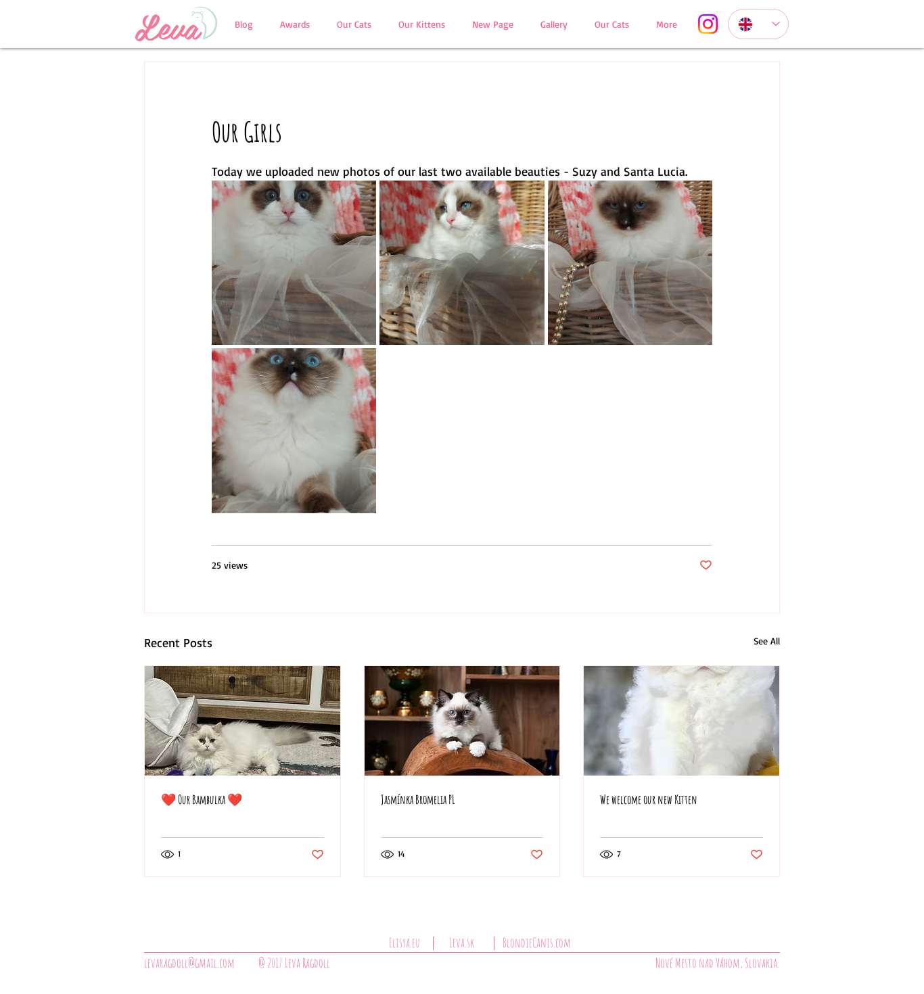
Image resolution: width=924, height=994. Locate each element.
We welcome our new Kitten (648, 799)
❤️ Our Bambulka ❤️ (201, 799)
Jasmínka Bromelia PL (418, 799)
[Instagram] (708, 24)
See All (767, 640)
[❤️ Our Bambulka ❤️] (242, 721)
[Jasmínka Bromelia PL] (462, 721)
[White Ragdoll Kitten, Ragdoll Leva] (681, 721)
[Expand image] (294, 263)
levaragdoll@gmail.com (189, 963)
